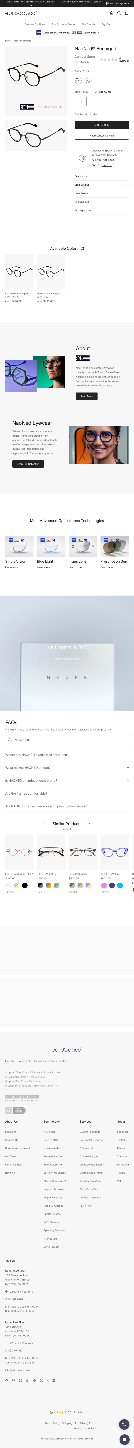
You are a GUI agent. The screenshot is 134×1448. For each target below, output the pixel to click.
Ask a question (83, 210)
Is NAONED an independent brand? (31, 780)
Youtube (122, 1156)
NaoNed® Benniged (22, 40)
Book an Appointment (17, 1147)
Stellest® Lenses (53, 1156)
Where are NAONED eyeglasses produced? (37, 754)
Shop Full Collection (28, 463)
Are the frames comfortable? (26, 793)
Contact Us (11, 1139)
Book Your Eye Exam (67, 658)
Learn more (11, 567)
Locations (10, 1131)
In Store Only (101, 124)
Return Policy (52, 1423)
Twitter (121, 1139)
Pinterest (122, 1147)
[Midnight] (112, 885)
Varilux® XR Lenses (55, 1172)
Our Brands (88, 24)
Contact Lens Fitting (91, 1172)
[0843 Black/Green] (56, 885)
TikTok (121, 1172)
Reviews (10, 1172)
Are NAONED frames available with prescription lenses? (46, 806)
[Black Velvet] (24, 885)
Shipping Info (82, 201)
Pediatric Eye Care (90, 1180)
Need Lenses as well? (102, 135)
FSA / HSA (86, 1205)
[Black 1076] (80, 885)
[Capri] (120, 885)
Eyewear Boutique (34, 24)
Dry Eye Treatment (90, 1197)
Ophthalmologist (89, 1156)
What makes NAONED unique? (27, 767)
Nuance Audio (52, 1147)
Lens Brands (81, 193)
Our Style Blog (13, 1164)
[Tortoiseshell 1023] (72, 885)
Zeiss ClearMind (53, 1164)
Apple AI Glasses (53, 1205)
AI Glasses (49, 1131)
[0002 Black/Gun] (40, 885)
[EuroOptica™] (21, 13)
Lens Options (82, 184)
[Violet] (104, 885)
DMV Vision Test (89, 1189)
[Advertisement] (67, 950)
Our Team (10, 1156)
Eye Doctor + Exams (63, 24)
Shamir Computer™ (55, 1180)
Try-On (106, 24)
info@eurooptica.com (17, 1369)
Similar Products (67, 823)
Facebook (123, 1131)
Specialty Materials (54, 1230)
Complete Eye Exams (92, 1164)
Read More (86, 395)
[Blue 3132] (88, 885)
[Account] (110, 13)
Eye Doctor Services (91, 1139)
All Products (50, 1238)
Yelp (119, 1180)
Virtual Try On (51, 1246)
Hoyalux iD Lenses (54, 1189)
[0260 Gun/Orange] (48, 885)
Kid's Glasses (51, 1221)
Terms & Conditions (85, 1428)
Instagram (123, 1164)
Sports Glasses (52, 1213)
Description (81, 176)
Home (8, 40)
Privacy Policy (88, 1423)
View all (67, 828)
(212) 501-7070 (105, 159)
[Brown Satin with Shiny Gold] (16, 885)
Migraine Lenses (53, 1197)
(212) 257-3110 (14, 1350)
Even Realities (51, 1139)
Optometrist (86, 1147)
